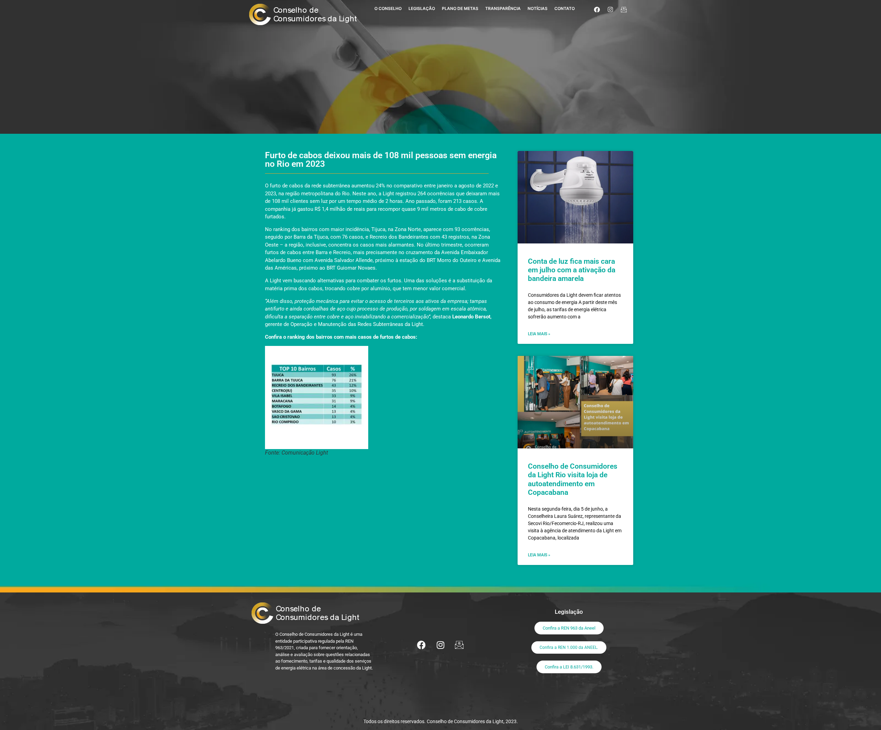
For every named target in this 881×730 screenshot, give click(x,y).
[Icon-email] (624, 9)
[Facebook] (597, 9)
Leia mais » (539, 333)
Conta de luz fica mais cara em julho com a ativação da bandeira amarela (571, 270)
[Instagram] (610, 9)
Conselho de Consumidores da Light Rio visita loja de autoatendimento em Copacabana (572, 479)
